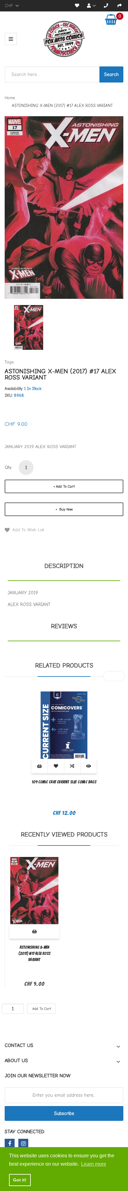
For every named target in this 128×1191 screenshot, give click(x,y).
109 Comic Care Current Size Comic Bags (64, 782)
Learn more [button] (93, 1164)
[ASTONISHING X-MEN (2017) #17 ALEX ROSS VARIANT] (28, 327)
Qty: (8, 467)
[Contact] (106, 5)
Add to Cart (65, 486)
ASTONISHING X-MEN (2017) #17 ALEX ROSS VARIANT (34, 953)
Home (10, 97)
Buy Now (65, 509)
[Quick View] (88, 766)
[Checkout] (119, 5)
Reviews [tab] (64, 626)
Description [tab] (64, 566)
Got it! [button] (19, 1179)
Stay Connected (24, 1131)
